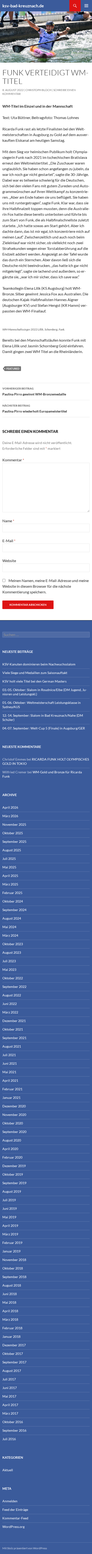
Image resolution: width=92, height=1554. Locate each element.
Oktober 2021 (12, 1029)
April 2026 (10, 807)
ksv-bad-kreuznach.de (23, 5)
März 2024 (10, 935)
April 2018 (10, 1311)
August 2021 (11, 1046)
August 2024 (11, 918)
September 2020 (14, 1132)
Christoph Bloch (38, 90)
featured (12, 368)
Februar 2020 (12, 1157)
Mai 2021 (9, 1072)
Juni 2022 (9, 1004)
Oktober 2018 (12, 1268)
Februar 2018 (12, 1328)
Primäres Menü (86, 5)
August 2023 (11, 952)
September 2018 (14, 1277)
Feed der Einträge (15, 1510)
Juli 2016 (9, 1439)
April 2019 (10, 1226)
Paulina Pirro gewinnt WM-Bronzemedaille (34, 391)
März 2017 (10, 1413)
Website (9, 560)
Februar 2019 (12, 1243)
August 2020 (11, 1140)
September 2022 (14, 987)
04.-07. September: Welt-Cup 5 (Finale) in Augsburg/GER (43, 728)
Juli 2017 (9, 1379)
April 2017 (10, 1405)
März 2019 (10, 1234)
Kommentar (13, 460)
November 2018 (14, 1260)
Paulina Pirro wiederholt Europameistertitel (34, 408)
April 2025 (10, 876)
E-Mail (8, 540)
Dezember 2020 (14, 1106)
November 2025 (14, 824)
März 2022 (10, 1012)
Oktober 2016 (12, 1422)
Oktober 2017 (12, 1354)
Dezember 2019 (14, 1166)
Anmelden (9, 1501)
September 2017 (14, 1362)
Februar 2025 (12, 893)
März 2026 (10, 816)
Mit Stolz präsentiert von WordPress (24, 1548)
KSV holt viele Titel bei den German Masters (34, 681)
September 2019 (14, 1183)
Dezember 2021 (14, 1021)
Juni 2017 (9, 1388)
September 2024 (14, 910)
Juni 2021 (9, 1063)
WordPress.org (13, 1527)
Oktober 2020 (12, 1123)
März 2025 (10, 884)
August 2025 (11, 850)
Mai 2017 (9, 1396)
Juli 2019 (9, 1200)
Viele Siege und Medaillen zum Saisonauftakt (34, 673)
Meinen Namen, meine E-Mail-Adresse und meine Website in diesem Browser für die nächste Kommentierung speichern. (45, 586)
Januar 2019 (11, 1251)
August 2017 (11, 1371)
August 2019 (11, 1191)
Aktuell (7, 1470)
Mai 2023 (9, 969)
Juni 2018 (9, 1294)
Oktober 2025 (12, 833)
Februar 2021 (12, 1089)
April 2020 (10, 1149)
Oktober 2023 (12, 944)
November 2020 (14, 1115)
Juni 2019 (9, 1208)
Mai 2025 (9, 867)
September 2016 (14, 1430)
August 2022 (11, 995)
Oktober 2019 (12, 1174)
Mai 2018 (9, 1302)
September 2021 (14, 1038)
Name (8, 520)
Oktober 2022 (12, 978)
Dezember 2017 (14, 1345)
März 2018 (10, 1319)
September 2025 (14, 841)
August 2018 (11, 1285)
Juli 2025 (9, 859)
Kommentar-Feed (15, 1518)
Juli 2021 (9, 1055)
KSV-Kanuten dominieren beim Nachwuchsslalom (38, 664)
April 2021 (10, 1080)
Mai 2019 (9, 1217)
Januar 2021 (11, 1098)
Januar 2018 (11, 1336)
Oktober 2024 (12, 901)
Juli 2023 (9, 961)
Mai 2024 (9, 927)
